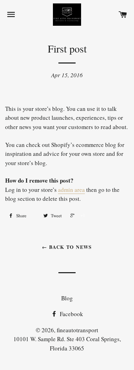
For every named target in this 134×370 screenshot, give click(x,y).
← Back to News (67, 247)
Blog (67, 298)
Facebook (70, 314)
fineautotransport (77, 330)
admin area (71, 190)
